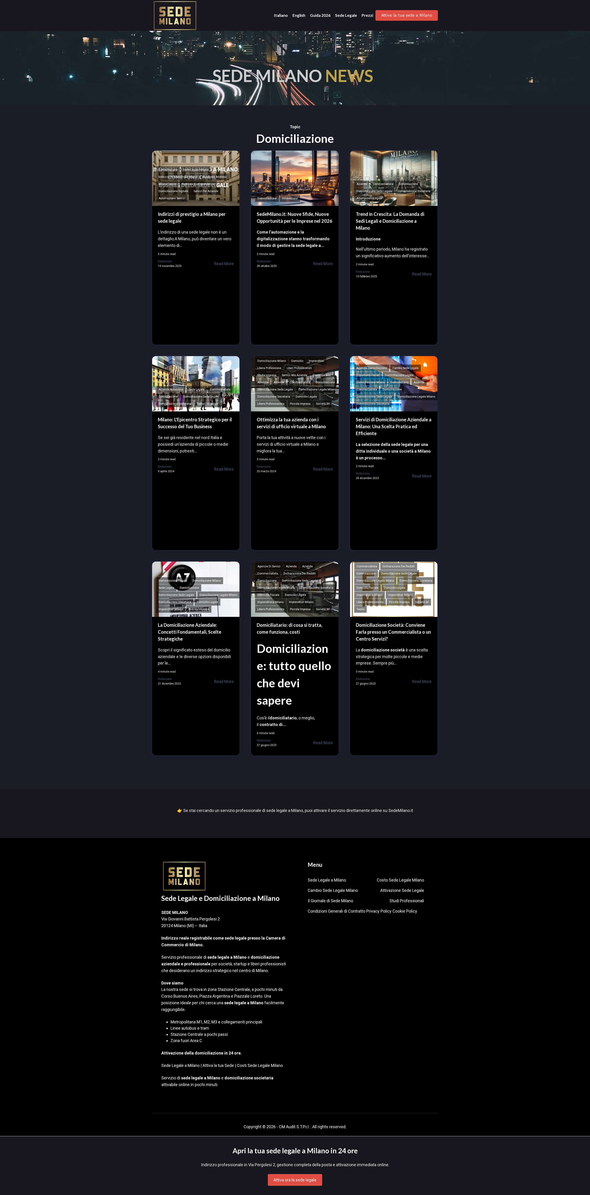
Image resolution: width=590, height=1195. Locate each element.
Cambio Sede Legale (405, 368)
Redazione (165, 261)
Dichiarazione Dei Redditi (299, 573)
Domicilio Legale (207, 403)
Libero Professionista (270, 403)
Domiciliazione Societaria (414, 191)
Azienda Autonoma (171, 389)
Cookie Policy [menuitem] (404, 911)
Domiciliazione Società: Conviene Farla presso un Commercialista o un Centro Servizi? (393, 631)
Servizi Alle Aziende (294, 375)
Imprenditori (316, 361)
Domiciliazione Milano (271, 361)
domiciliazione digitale (173, 191)
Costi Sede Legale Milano (260, 1065)
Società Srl (323, 403)
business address (215, 177)
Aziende (362, 184)
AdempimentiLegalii (369, 198)
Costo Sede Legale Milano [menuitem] (400, 880)
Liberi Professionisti (299, 368)
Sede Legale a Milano (180, 1065)
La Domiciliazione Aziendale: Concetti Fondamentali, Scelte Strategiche (189, 631)
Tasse (360, 609)
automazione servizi (172, 198)
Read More (224, 263)
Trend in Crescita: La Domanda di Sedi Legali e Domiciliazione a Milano (390, 221)
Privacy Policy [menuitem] (379, 911)
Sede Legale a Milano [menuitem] (327, 880)
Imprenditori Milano (171, 609)
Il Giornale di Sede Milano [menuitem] (330, 900)
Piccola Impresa (300, 403)
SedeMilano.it (400, 810)
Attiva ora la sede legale (295, 1179)
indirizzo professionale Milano (178, 177)
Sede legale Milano (195, 169)
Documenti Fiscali (368, 375)
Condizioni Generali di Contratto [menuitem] (336, 911)
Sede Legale (196, 389)
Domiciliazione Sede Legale (374, 191)
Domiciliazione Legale (399, 375)
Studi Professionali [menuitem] (406, 900)
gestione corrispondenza (198, 184)
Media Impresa (266, 375)
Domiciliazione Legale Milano (317, 389)
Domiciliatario (321, 375)
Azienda (262, 382)
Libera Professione (269, 368)
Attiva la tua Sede (218, 1065)
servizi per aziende (206, 191)
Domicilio (297, 361)
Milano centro (167, 184)
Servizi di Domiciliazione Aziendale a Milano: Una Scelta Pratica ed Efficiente (393, 426)
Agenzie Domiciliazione (372, 368)
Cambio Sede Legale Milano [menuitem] (333, 890)
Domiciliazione (168, 169)
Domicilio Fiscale (268, 595)
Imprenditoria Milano (270, 602)
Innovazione (290, 198)
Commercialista (383, 184)
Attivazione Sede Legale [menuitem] (402, 890)
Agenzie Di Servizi (268, 566)
